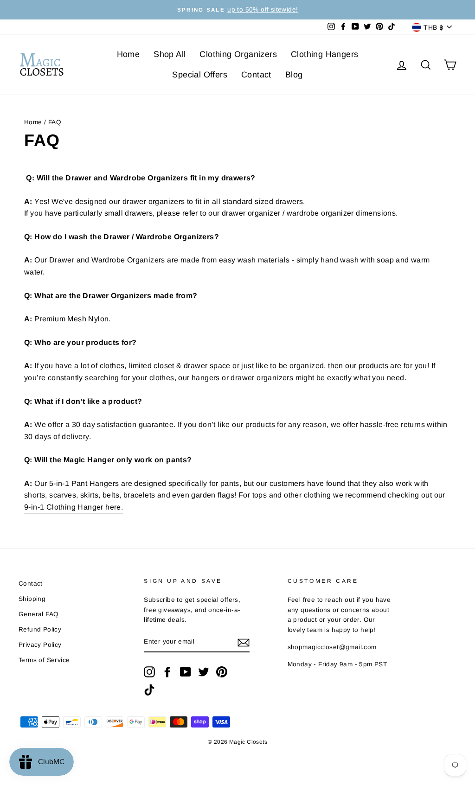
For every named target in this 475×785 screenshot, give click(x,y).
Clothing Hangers (324, 54)
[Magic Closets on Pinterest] (221, 671)
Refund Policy (40, 629)
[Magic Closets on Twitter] (203, 671)
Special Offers (199, 74)
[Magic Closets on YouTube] (185, 671)
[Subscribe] (244, 642)
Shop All (170, 54)
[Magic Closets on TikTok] (149, 690)
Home (128, 54)
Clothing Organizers (238, 54)
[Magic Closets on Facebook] (167, 671)
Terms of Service (44, 660)
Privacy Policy (40, 644)
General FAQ (38, 614)
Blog (294, 74)
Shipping (32, 598)
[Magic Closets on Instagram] (149, 671)
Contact (256, 74)
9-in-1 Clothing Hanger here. (73, 507)
